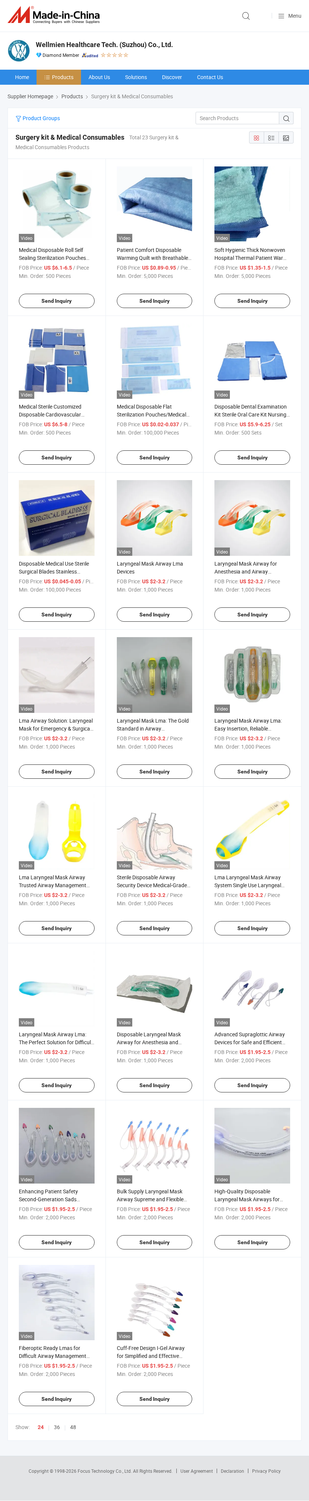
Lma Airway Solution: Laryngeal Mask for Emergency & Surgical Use (56, 728)
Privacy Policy (266, 1471)
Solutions (136, 77)
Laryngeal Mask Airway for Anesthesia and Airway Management (245, 571)
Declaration (232, 1471)
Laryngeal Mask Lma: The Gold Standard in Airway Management (153, 728)
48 (73, 1427)
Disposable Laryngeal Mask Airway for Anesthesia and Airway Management (149, 1042)
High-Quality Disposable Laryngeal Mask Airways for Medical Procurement (247, 1199)
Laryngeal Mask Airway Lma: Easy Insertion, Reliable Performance (248, 728)
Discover (172, 77)
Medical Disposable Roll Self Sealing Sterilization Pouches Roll (52, 257)
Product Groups (40, 118)
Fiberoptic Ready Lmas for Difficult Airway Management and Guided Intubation (52, 1355)
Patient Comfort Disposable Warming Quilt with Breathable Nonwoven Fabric (152, 257)
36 (57, 1427)
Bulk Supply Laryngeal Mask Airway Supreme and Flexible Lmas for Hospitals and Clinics (152, 1199)
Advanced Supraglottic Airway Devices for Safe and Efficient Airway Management (249, 1042)
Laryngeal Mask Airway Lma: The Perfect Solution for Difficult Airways (56, 1042)
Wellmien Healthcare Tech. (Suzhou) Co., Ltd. (104, 45)
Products (62, 77)
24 (41, 1427)
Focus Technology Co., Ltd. (105, 1471)
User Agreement (197, 1471)
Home (22, 77)
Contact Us (210, 77)
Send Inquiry (56, 301)
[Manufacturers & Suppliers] (55, 15)
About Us (99, 77)
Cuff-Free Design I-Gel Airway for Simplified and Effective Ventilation (151, 1355)
